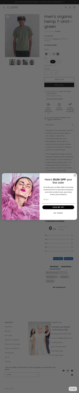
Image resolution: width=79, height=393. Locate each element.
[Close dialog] (75, 175)
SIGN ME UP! (58, 207)
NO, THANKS (58, 213)
